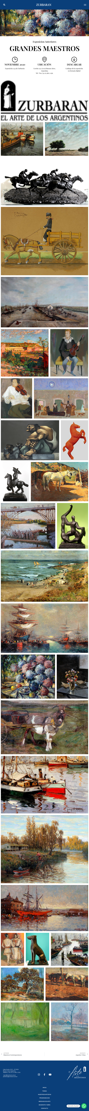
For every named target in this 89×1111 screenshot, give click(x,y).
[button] (4, 4)
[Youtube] (50, 1074)
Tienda (44, 1091)
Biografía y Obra (44, 1105)
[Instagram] (39, 1074)
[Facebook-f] (44, 1074)
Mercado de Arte (44, 1101)
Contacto (44, 1108)
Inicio (44, 1087)
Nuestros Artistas (44, 1094)
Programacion (44, 1098)
